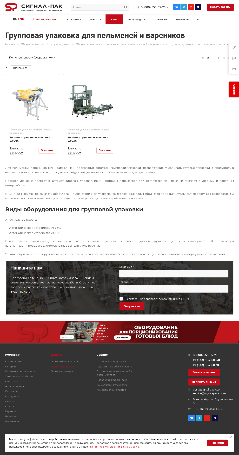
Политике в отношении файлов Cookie (114, 446)
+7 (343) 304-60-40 (206, 360)
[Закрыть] (231, 437)
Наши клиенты (14, 386)
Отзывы (10, 406)
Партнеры (11, 391)
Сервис (102, 354)
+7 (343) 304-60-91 (206, 365)
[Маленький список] (203, 57)
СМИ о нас (11, 381)
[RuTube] (198, 7)
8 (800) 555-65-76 (153, 7)
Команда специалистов (111, 389)
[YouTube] (191, 7)
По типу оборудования (65, 361)
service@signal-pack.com (209, 393)
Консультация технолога (112, 385)
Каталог (57, 354)
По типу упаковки (62, 371)
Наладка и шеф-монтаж (112, 379)
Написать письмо (204, 381)
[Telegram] (183, 7)
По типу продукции (63, 366)
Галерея (10, 401)
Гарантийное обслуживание (114, 366)
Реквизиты (12, 421)
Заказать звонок (204, 372)
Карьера (10, 411)
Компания (12, 354)
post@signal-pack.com (207, 389)
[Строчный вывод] (224, 57)
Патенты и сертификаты (20, 371)
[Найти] (126, 7)
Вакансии (11, 416)
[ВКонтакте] (176, 7)
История (10, 366)
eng (21, 19)
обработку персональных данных (166, 299)
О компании (13, 361)
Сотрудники (12, 396)
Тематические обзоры (19, 376)
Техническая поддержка (112, 361)
